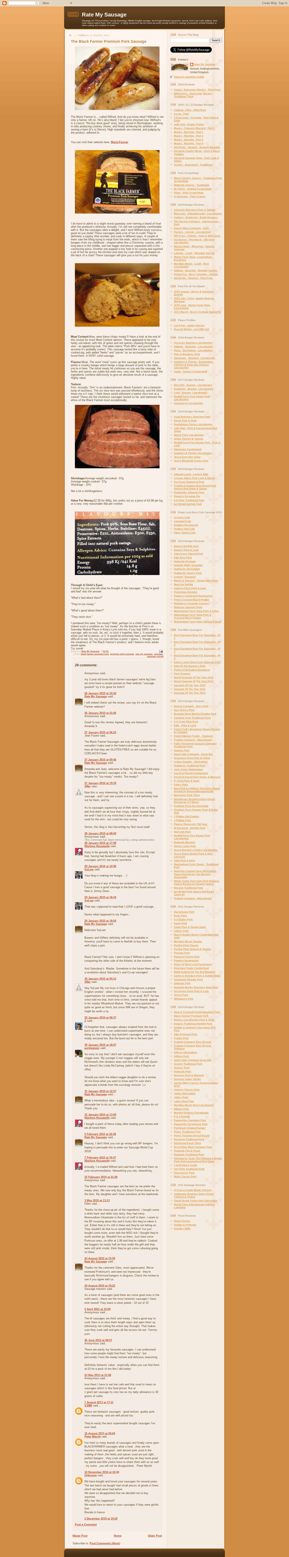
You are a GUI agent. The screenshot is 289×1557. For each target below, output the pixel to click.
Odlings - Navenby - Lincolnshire (193, 346)
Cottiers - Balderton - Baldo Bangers (196, 217)
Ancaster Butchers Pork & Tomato (194, 209)
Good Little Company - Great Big (193, 754)
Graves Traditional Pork (188, 1064)
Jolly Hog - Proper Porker (189, 124)
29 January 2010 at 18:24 (100, 920)
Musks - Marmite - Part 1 (188, 132)
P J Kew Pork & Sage (186, 780)
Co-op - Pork (181, 113)
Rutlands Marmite (184, 842)
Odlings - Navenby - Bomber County (195, 270)
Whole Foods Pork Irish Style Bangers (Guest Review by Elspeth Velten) (196, 882)
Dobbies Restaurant (186, 525)
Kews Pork (180, 923)
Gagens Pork (182, 750)
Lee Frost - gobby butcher (189, 325)
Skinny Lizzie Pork (185, 846)
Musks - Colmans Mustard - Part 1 (194, 128)
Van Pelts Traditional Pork (189, 1169)
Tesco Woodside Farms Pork (191, 460)
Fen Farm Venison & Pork (189, 482)
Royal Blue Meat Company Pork (193, 1147)
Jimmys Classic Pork (187, 1089)
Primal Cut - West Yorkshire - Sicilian (196, 274)
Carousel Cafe (182, 521)
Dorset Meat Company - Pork (191, 228)
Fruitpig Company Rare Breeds (192, 1042)
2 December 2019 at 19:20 (100, 1518)
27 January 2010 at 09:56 (100, 759)
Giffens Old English (185, 1052)
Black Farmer (182, 1221)
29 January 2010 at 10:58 (100, 866)
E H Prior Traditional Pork (189, 500)
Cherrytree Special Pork (188, 553)
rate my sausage (144, 654)
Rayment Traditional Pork (189, 1139)
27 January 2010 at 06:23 (100, 732)
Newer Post (80, 1535)
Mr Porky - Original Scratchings (193, 189)
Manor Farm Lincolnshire (189, 435)
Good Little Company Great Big (192, 1060)
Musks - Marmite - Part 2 (188, 135)
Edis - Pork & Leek (185, 725)
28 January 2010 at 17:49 (100, 843)
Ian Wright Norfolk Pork (188, 504)
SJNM (88, 1405)
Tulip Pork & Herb (184, 860)
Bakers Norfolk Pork (186, 546)
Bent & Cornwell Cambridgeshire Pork (197, 1012)
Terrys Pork (181, 995)
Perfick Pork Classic (186, 945)
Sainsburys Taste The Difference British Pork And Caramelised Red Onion (198, 1160)
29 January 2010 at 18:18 (100, 897)
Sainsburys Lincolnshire (188, 403)
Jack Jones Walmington (188, 769)
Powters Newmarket (186, 960)
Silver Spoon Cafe (184, 532)
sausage (158, 654)
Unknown (90, 1475)
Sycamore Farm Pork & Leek (191, 991)
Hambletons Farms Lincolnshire (193, 424)
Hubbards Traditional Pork (189, 765)
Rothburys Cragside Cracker (191, 603)
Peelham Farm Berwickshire (191, 806)
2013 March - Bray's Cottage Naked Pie (197, 312)
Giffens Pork (181, 1056)
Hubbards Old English (187, 569)
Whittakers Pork (183, 998)
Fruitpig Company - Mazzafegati (193, 739)
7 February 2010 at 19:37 (100, 1157)
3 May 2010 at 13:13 (97, 1200)
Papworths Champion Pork (190, 1120)
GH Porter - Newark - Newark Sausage (197, 147)
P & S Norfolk (182, 1116)
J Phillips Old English (186, 816)
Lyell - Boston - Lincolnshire (190, 392)
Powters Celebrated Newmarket (193, 595)
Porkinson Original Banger (190, 1128)
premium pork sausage (122, 654)
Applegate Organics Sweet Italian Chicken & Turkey (194, 1195)
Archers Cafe (182, 517)
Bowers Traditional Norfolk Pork (193, 1023)
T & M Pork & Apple (185, 1165)
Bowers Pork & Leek (186, 550)
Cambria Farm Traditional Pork (192, 717)
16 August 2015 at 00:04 (99, 1433)
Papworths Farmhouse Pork (191, 1124)
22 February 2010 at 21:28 (100, 1177)
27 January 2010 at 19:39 (100, 783)
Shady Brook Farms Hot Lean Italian (195, 1200)
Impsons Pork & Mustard (189, 1075)
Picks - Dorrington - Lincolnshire (193, 350)
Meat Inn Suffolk (183, 584)
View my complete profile (189, 76)
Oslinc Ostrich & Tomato (188, 438)
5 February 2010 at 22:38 (100, 1134)
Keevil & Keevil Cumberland (191, 773)
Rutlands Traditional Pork (189, 1154)
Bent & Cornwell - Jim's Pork (191, 706)
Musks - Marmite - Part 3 (188, 139)
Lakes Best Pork (184, 1101)
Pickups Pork (182, 953)
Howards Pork (182, 1071)
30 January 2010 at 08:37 (100, 1017)
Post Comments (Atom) (105, 1543)
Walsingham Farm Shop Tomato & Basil (197, 621)
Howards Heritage (185, 561)
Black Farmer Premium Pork (191, 1016)
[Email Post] (161, 651)
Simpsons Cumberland (187, 449)
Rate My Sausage (104, 14)
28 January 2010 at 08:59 (100, 833)
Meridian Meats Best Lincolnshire (194, 1105)
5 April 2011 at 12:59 (97, 1309)
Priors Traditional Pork (187, 1131)
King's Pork (181, 784)
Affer (87, 786)
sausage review (155, 656)
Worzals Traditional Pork (188, 887)
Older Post (155, 1535)
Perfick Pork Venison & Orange (192, 949)
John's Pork (181, 1097)
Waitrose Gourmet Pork (188, 607)
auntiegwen (91, 1048)
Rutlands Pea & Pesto (187, 1150)
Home (117, 1535)
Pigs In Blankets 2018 (187, 354)
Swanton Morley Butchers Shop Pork (196, 987)
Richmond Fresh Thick (187, 1143)
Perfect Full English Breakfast (192, 669)
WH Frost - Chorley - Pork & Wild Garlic (197, 235)
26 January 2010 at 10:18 (100, 693)
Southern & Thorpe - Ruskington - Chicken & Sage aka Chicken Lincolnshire (194, 364)
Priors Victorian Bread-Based (191, 1135)
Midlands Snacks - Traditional (191, 185)
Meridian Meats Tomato (188, 941)
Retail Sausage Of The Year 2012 (193, 681)
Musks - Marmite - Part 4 (188, 143)
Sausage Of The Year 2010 (190, 685)
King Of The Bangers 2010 (189, 666)
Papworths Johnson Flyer (189, 492)
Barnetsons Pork (184, 912)
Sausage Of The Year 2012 (190, 693)
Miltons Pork (181, 1109)
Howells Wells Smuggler (188, 565)
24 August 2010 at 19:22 (99, 1285)
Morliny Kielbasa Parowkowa (191, 1112)
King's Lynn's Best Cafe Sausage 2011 (197, 662)
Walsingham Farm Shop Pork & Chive (196, 611)
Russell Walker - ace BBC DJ (191, 329)
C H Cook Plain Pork (186, 721)
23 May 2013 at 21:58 (97, 1375)
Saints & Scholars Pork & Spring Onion (197, 975)
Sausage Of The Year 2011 (189, 689)
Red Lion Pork (182, 831)
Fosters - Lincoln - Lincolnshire (192, 232)
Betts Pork (180, 915)
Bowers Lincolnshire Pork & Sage (194, 1019)
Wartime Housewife (97, 846)
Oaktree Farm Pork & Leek (190, 588)
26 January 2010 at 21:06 (100, 713)
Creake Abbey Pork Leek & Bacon (194, 478)
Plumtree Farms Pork (187, 956)
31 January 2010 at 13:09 (100, 1114)
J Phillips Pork (182, 820)
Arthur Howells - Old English (191, 761)
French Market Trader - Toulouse (193, 736)
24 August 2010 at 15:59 (99, 1258)
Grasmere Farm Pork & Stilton (192, 758)
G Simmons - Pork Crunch (189, 196)
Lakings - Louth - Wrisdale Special (194, 253)
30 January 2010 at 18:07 (100, 1044)
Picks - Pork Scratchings (189, 192)
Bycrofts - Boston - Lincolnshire (193, 385)
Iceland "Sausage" (185, 576)
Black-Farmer (119, 142)
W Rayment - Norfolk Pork (189, 828)
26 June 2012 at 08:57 (98, 1340)
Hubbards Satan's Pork (188, 573)
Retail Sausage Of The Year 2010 (193, 677)
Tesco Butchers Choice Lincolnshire (195, 850)
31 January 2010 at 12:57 (100, 1091)
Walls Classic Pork (185, 1176)
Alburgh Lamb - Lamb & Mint (191, 474)
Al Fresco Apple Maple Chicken (193, 1190)
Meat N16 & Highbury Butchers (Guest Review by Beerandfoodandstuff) (197, 790)
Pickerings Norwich (185, 592)
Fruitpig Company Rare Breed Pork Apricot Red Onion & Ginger (195, 487)
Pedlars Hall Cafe (184, 528)
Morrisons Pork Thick (187, 795)
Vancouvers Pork (184, 1172)
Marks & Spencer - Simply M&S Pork (196, 580)
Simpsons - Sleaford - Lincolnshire (194, 358)
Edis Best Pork (183, 557)
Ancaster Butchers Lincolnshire (193, 342)
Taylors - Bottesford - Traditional (193, 164)
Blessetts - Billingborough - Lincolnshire (198, 213)
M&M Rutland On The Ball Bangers (194, 972)
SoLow (89, 869)
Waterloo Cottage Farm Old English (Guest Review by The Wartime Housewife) (195, 874)
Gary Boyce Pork (184, 710)
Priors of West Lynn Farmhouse (193, 964)
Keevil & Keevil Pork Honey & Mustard (197, 777)
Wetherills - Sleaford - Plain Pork (193, 278)
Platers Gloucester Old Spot (190, 824)
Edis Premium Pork (185, 1034)
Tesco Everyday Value (187, 457)
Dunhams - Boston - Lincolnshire (193, 389)
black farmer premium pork (95, 654)
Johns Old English (184, 1093)
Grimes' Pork (182, 1067)
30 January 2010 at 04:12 (100, 978)
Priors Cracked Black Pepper (191, 599)
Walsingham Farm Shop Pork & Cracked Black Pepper (192, 616)
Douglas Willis (182, 1228)
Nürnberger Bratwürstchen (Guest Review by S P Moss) (194, 801)
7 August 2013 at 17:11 (98, 1402)
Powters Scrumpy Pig (187, 496)
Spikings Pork (182, 983)
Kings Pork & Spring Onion (190, 927)
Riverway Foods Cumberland (191, 968)
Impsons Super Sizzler (187, 1079)
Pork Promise (182, 673)
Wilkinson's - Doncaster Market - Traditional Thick (193, 95)
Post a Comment (86, 1524)
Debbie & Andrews (185, 1224)
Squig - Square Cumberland (190, 371)
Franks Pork (181, 1038)
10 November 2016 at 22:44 (101, 1472)
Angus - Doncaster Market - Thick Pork (197, 89)
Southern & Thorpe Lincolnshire (193, 453)
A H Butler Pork (183, 919)
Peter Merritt (92, 1436)
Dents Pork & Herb (185, 420)
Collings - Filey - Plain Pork (190, 110)
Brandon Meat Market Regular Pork (195, 713)
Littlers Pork (181, 931)
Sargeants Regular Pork (188, 979)
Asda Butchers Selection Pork (192, 416)
